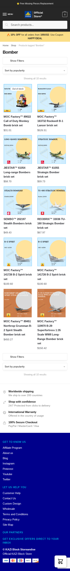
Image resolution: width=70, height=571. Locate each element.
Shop (13, 45)
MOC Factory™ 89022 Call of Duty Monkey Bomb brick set (17, 121)
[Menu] (5, 14)
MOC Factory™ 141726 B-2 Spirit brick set (18, 275)
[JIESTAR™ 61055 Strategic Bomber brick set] (51, 149)
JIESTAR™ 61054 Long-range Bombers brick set (17, 172)
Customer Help (11, 493)
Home (6, 45)
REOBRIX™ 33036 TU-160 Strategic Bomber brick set (51, 223)
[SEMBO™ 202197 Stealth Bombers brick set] (18, 200)
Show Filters (17, 60)
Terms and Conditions (15, 514)
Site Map (8, 524)
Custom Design (12, 503)
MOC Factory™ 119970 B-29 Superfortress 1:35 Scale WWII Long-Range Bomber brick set (50, 332)
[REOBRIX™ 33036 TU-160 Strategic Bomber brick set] (51, 200)
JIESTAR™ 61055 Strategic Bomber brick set (48, 172)
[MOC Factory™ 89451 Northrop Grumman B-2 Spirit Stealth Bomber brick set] (18, 303)
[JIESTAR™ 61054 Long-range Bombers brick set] (18, 149)
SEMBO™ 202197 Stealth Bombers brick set (18, 223)
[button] (60, 561)
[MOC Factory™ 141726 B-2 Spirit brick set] (18, 252)
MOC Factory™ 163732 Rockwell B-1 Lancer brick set (50, 121)
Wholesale (9, 508)
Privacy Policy (11, 519)
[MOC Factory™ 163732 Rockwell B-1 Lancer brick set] (51, 98)
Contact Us (9, 498)
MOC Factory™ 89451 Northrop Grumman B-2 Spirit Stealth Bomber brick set (18, 328)
